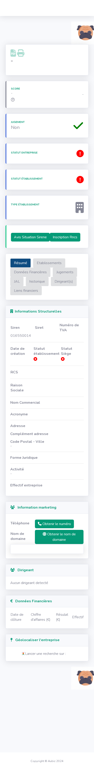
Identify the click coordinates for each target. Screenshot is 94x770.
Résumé (20, 263)
